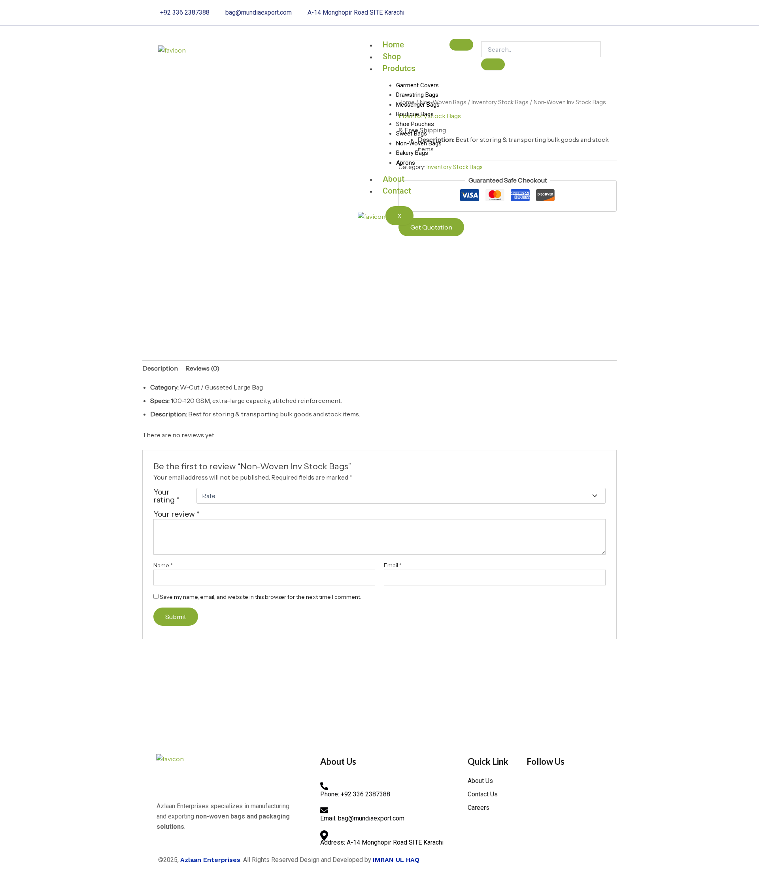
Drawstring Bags (417, 94)
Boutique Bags (415, 114)
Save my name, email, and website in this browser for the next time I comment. (260, 596)
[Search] (493, 64)
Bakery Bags (412, 152)
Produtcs (399, 68)
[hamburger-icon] (461, 45)
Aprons (405, 162)
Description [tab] (160, 368)
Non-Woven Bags (419, 143)
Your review (176, 514)
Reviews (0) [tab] (202, 368)
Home (393, 44)
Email (393, 565)
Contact (397, 191)
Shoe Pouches (415, 124)
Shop (392, 56)
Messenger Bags (418, 104)
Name (163, 565)
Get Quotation (431, 227)
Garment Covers (417, 85)
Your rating (166, 496)
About (393, 179)
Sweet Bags (411, 133)
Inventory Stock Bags (500, 102)
